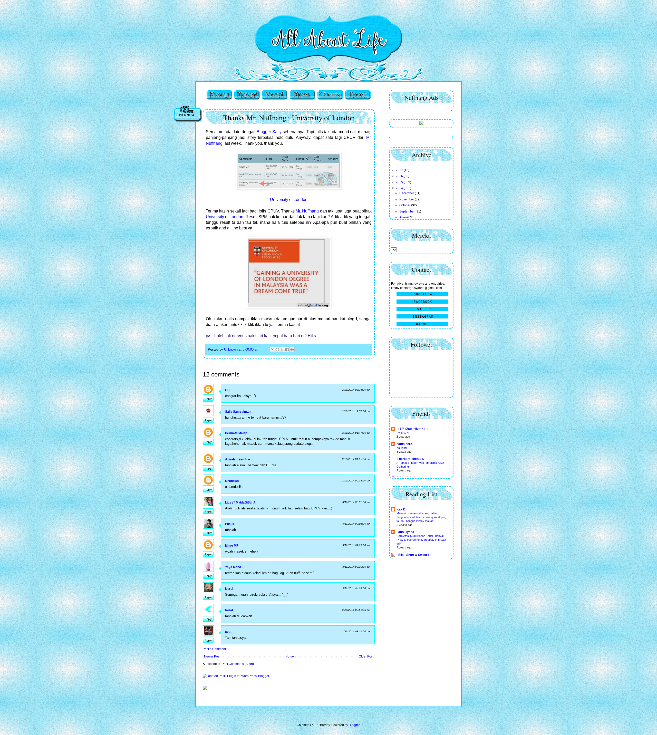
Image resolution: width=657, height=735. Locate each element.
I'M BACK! (403, 432)
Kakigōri (402, 447)
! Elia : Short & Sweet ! (413, 555)
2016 (400, 176)
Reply (208, 398)
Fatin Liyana (405, 532)
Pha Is (229, 524)
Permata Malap (236, 433)
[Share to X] (282, 349)
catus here (404, 444)
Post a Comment (214, 649)
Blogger (354, 725)
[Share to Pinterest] (292, 349)
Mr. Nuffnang (307, 211)
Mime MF (231, 545)
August (404, 217)
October (405, 205)
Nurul (229, 589)
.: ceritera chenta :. (410, 459)
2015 (400, 182)
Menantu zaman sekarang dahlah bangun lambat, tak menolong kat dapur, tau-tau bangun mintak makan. (421, 517)
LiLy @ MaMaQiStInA (240, 502)
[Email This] (272, 349)
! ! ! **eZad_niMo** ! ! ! (412, 429)
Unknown (232, 481)
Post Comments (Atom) (238, 664)
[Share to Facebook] (287, 349)
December (407, 193)
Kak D (401, 509)
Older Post (366, 656)
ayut (228, 632)
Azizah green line (237, 459)
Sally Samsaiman (237, 411)
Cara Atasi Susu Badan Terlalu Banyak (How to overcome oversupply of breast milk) (421, 539)
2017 (400, 170)
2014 (400, 188)
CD (227, 390)
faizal (229, 610)
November (407, 199)
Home (289, 656)
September (407, 211)
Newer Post (212, 656)
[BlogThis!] (277, 349)
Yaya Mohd (233, 567)
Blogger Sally (269, 132)
